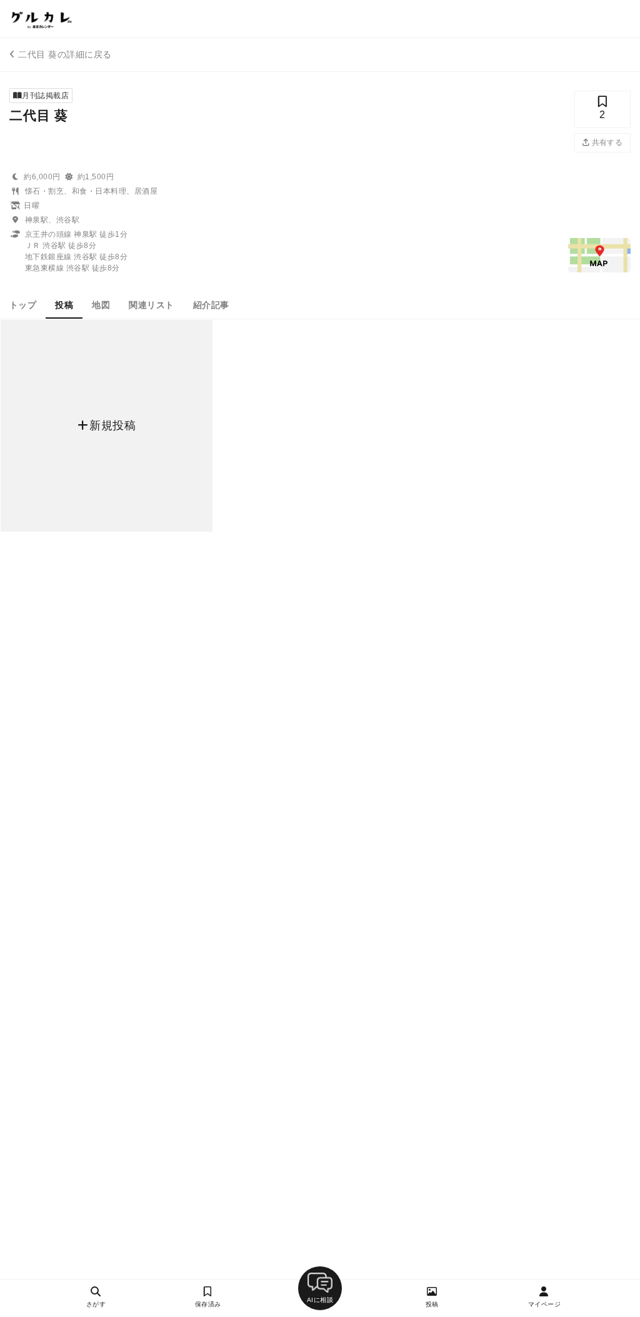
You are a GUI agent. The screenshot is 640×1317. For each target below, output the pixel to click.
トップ (22, 305)
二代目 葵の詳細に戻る (64, 54)
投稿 (64, 305)
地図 (101, 305)
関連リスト (151, 305)
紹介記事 (211, 305)
